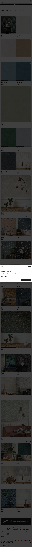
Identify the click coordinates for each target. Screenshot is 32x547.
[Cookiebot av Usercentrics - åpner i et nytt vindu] (27, 266)
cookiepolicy (6, 276)
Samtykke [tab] (5, 268)
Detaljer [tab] (16, 268)
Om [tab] (26, 268)
